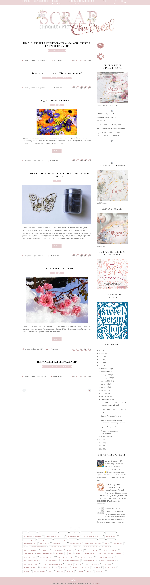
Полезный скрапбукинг (44, 554)
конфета (111, 540)
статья (78, 564)
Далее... (57, 150)
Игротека (73, 540)
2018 (100, 359)
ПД (88, 550)
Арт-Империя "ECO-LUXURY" (48, 533)
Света (70, 554)
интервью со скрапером (88, 540)
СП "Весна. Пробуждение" (66, 557)
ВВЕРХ (73, 580)
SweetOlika (96, 583)
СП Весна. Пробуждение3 (108, 561)
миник (107, 543)
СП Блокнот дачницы (90, 561)
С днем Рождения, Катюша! (57, 268)
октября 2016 (106, 375)
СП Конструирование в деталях (52, 564)
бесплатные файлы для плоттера (92, 533)
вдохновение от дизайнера (32, 536)
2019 (100, 356)
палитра (79, 550)
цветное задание (110, 567)
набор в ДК (66, 547)
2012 (100, 449)
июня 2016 (105, 387)
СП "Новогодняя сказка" (50, 561)
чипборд (26, 571)
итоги (102, 540)
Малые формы (44, 543)
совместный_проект (46, 557)
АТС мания (63, 533)
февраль (75, 567)
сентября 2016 (106, 378)
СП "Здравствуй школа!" (85, 557)
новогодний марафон (31, 550)
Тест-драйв (107, 564)
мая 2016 (104, 390)
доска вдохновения (45, 540)
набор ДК (77, 547)
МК (56, 181)
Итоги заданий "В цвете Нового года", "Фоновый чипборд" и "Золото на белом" (57, 44)
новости (57, 105)
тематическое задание (56, 78)
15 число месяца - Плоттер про (109, 124)
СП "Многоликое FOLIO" (31, 561)
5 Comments (54, 256)
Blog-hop (60, 571)
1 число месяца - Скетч (106, 114)
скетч (78, 554)
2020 (101, 353)
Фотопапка (85, 567)
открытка (69, 550)
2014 (100, 443)
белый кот (74, 533)
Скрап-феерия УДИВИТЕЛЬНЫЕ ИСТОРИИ (110, 554)
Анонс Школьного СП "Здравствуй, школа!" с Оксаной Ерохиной (114, 463)
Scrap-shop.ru (100, 571)
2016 (100, 366)
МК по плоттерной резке (38, 547)
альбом (32, 533)
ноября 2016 (105, 372)
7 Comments (58, 60)
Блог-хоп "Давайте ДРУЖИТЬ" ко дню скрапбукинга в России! (114, 487)
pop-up (89, 571)
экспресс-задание (39, 571)
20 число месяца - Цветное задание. (111, 129)
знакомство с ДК (60, 540)
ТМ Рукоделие (45, 567)
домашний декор (29, 540)
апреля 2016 (105, 393)
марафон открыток (59, 543)
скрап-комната (90, 554)
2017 (100, 363)
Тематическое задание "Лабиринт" (57, 361)
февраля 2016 (106, 399)
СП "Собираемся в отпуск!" (71, 561)
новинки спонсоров (90, 547)
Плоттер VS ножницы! (110, 550)
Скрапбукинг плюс (30, 557)
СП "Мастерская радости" (106, 557)
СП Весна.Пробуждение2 (31, 564)
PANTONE (80, 571)
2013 (100, 446)
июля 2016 (105, 384)
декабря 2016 (106, 369)
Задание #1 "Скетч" (112, 508)
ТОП (55, 567)
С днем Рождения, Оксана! (57, 100)
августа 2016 (106, 381)
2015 (100, 440)
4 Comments (53, 349)
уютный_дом (65, 567)
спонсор (69, 564)
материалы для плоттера (93, 543)
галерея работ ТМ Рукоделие (54, 536)
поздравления (28, 554)
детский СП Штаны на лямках (92, 536)
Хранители (96, 567)
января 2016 (105, 437)
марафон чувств (75, 543)
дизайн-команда (111, 536)
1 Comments (54, 161)
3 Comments (58, 88)
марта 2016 (105, 396)
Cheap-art (70, 571)
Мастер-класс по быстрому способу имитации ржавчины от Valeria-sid (57, 175)
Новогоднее (105, 547)
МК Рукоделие (54, 547)
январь (51, 571)
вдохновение (111, 533)
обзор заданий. (57, 550)
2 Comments (57, 376)
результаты (57, 50)
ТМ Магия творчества (30, 567)
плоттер (95, 550)
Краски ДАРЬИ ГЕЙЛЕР (30, 543)
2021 (100, 350)
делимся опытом (73, 536)
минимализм (118, 543)
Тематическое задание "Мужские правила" (57, 73)
